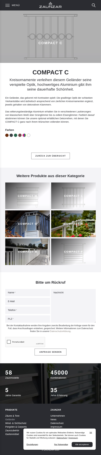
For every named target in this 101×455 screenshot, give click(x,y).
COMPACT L (73, 195)
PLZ (10, 319)
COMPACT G (27, 223)
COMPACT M (27, 195)
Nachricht (59, 292)
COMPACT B (27, 251)
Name (11, 292)
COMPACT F (73, 251)
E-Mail (11, 301)
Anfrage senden (50, 352)
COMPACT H (73, 223)
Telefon (12, 310)
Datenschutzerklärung (60, 331)
